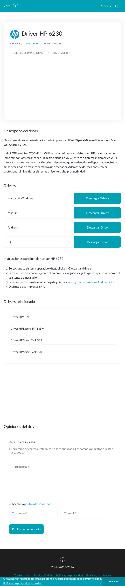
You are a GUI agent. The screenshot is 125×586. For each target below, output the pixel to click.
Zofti (7, 6)
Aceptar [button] (113, 581)
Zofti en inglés (22, 575)
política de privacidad (37, 504)
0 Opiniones (31, 43)
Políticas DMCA (43, 575)
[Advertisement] (62, 84)
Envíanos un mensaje (98, 575)
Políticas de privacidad (69, 575)
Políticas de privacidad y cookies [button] (22, 583)
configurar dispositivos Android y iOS (91, 282)
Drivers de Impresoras (28, 52)
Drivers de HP (60, 52)
